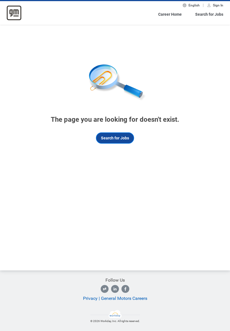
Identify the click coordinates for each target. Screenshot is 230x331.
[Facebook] (125, 289)
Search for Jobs (209, 14)
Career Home (170, 14)
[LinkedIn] (115, 289)
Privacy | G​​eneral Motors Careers (115, 298)
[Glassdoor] (105, 289)
